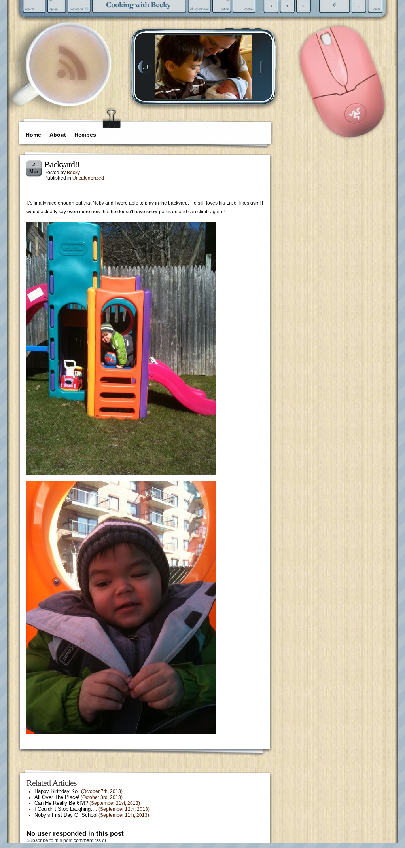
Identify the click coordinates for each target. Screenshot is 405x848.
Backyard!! (61, 164)
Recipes (85, 134)
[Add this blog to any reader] (71, 81)
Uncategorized (88, 178)
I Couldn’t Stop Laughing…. (65, 809)
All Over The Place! (56, 797)
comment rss (87, 840)
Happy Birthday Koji (57, 791)
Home (33, 134)
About (57, 134)
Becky (73, 172)
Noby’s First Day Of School (65, 815)
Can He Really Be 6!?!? (61, 803)
